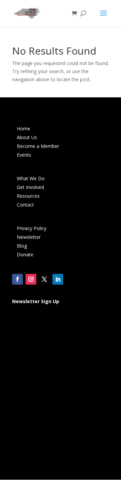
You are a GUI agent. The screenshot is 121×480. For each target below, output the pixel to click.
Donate (25, 254)
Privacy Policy (31, 228)
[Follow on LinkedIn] (57, 279)
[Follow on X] (44, 279)
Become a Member (38, 146)
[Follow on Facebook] (17, 279)
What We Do (31, 178)
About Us (27, 137)
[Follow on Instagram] (31, 279)
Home (23, 128)
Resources (28, 196)
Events (24, 155)
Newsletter (29, 237)
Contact (25, 204)
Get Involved (30, 187)
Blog (22, 246)
